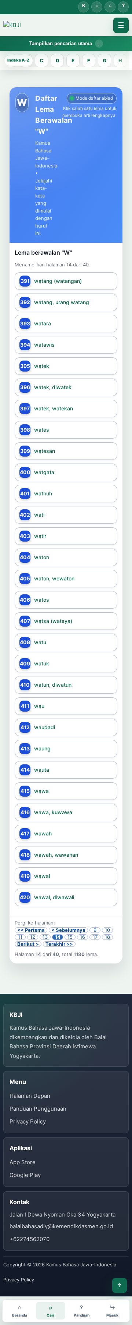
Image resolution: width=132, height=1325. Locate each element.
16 (82, 937)
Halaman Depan (109, 6)
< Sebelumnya (68, 930)
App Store (23, 1162)
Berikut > (28, 944)
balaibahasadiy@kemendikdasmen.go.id (61, 1226)
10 (107, 930)
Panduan (123, 6)
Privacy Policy (28, 1121)
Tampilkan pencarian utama (60, 43)
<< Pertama (31, 930)
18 (107, 937)
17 (95, 937)
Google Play (25, 1174)
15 (70, 937)
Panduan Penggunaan (38, 1108)
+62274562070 (30, 1239)
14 (57, 937)
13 (45, 937)
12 (32, 937)
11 (20, 937)
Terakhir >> (59, 944)
